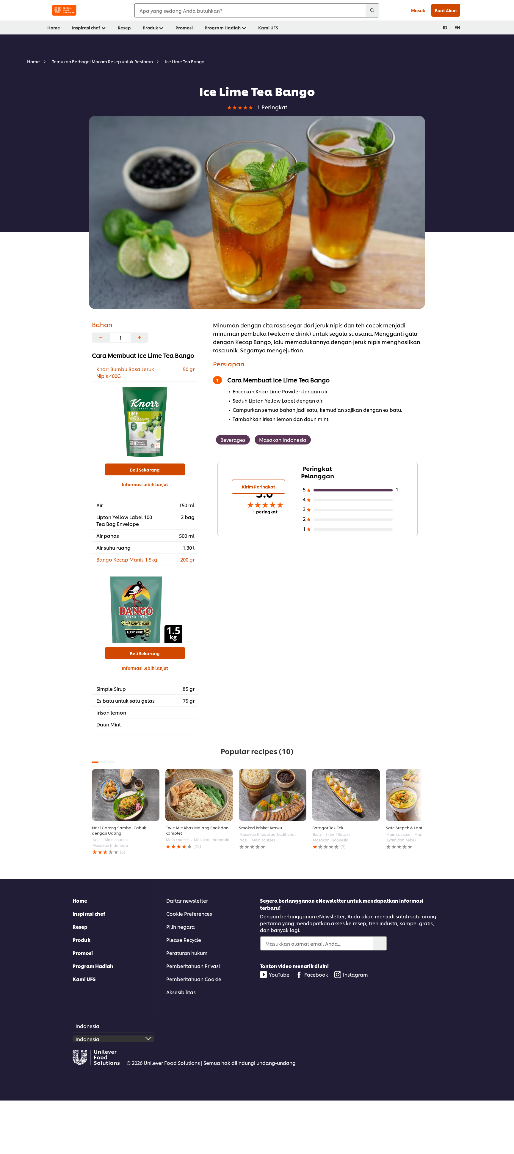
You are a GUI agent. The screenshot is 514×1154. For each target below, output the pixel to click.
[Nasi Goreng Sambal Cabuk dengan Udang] (125, 795)
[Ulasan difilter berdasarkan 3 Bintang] (353, 510)
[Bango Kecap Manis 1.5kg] (145, 605)
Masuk (418, 10)
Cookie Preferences (189, 913)
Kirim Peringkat (258, 486)
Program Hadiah (93, 965)
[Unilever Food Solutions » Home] (64, 10)
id (445, 27)
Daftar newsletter (187, 900)
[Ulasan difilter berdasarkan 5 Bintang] (353, 490)
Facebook (316, 974)
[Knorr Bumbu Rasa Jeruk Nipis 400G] (145, 422)
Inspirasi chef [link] (86, 27)
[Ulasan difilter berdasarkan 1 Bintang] (353, 529)
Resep (80, 926)
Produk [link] (150, 27)
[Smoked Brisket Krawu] (272, 795)
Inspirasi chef (89, 913)
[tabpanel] (125, 812)
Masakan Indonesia (282, 439)
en (457, 27)
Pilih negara (180, 926)
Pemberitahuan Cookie (193, 978)
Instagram (355, 974)
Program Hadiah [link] (223, 27)
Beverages (232, 439)
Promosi (83, 952)
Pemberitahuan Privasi (193, 965)
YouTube (279, 974)
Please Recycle (183, 939)
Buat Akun (446, 10)
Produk (81, 939)
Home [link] (53, 27)
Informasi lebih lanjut (145, 484)
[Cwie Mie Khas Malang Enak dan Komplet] (199, 795)
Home (80, 900)
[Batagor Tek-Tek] (346, 795)
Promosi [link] (184, 27)
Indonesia (87, 1025)
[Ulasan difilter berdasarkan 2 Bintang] (353, 519)
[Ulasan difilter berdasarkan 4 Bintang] (353, 500)
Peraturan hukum (187, 952)
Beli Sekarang (145, 469)
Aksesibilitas (181, 992)
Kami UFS (84, 978)
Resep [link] (124, 27)
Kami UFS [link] (268, 27)
